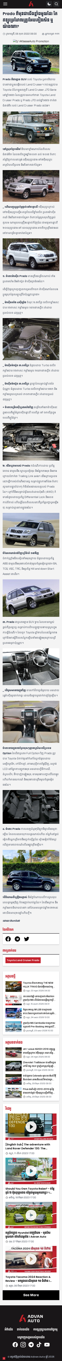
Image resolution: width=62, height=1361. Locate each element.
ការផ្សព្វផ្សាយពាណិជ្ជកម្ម (45, 1329)
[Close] (4, 1358)
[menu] (5, 4)
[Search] (56, 4)
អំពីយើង (9, 1329)
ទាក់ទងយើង (23, 1329)
